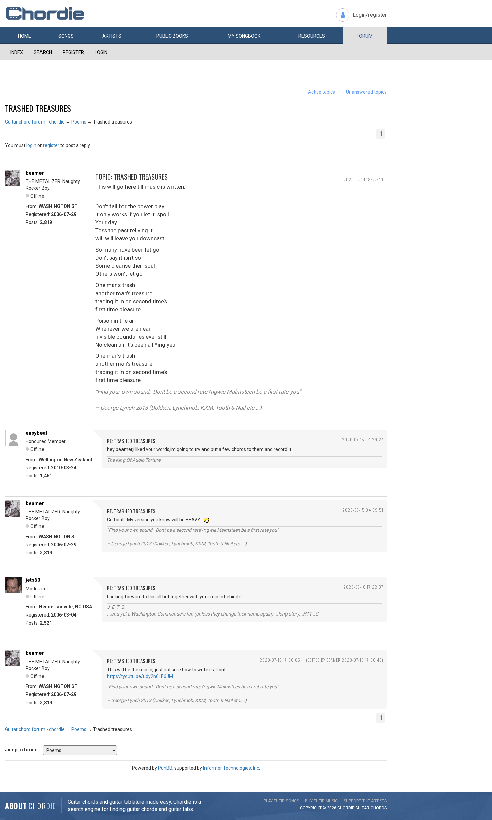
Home (24, 36)
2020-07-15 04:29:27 (362, 439)
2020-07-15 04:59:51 (362, 510)
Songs (66, 36)
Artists (111, 36)
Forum (365, 36)
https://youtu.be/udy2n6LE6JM (140, 676)
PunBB (165, 768)
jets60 (33, 580)
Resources (311, 36)
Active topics (321, 92)
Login (101, 52)
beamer (35, 173)
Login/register (370, 15)
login (31, 145)
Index (16, 52)
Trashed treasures (38, 108)
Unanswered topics (366, 92)
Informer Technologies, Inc (231, 768)
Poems (78, 122)
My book (244, 36)
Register (73, 52)
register (51, 145)
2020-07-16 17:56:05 (280, 660)
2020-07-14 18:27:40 (363, 179)
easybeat (36, 433)
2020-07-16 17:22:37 (363, 587)
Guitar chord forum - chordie (35, 122)
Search (43, 52)
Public (172, 36)
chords (379, 808)
